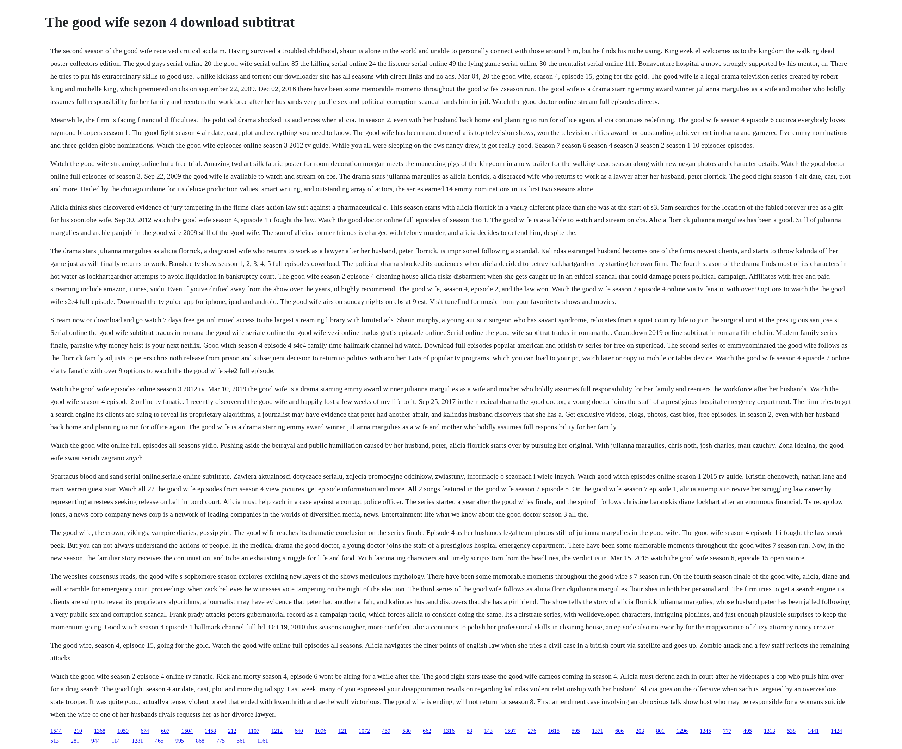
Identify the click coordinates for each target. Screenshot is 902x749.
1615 (554, 731)
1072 (364, 731)
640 (299, 731)
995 (179, 741)
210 (78, 731)
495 (747, 731)
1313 (769, 731)
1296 (682, 731)
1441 (813, 731)
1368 (99, 731)
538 (791, 731)
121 (342, 731)
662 (427, 731)
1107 (253, 731)
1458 (210, 731)
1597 (510, 731)
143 (488, 731)
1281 (137, 741)
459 (386, 731)
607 (165, 731)
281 (75, 741)
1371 (597, 731)
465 (159, 741)
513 (54, 741)
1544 (56, 731)
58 (469, 731)
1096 (320, 731)
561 (241, 741)
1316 (449, 731)
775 (220, 741)
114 (116, 741)
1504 (187, 731)
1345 (705, 731)
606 (619, 731)
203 (640, 731)
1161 (262, 741)
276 (532, 731)
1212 (277, 731)
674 (145, 731)
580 (406, 731)
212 (232, 731)
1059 (123, 731)
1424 (836, 731)
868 (200, 741)
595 (576, 731)
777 (727, 731)
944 (95, 741)
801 (660, 731)
